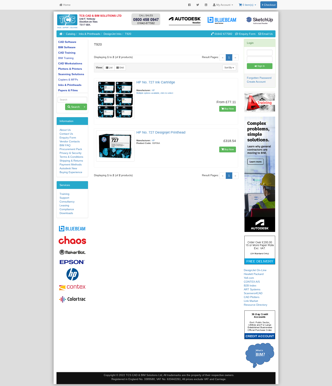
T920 (128, 33)
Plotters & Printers (70, 68)
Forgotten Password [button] (259, 77)
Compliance (67, 209)
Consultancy (67, 201)
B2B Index (250, 285)
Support (64, 197)
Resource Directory (255, 304)
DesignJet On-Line (255, 270)
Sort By (228, 67)
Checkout (269, 4)
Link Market (251, 300)
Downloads (66, 213)
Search (75, 106)
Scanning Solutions (71, 74)
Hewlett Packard (254, 274)
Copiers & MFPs (68, 79)
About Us (65, 129)
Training (64, 193)
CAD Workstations (70, 63)
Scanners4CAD (253, 293)
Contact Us (66, 133)
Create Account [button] (256, 81)
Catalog (70, 33)
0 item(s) (248, 4)
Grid (121, 67)
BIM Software (67, 47)
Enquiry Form (68, 137)
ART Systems (252, 289)
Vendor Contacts (70, 141)
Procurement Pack (71, 149)
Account (223, 4)
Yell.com (249, 277)
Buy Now (229, 108)
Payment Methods (71, 164)
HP (153, 90)
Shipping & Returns (71, 160)
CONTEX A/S (252, 281)
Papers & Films (68, 90)
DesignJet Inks (112, 33)
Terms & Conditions (71, 156)
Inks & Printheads (89, 33)
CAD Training (67, 52)
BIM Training (66, 58)
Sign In (261, 66)
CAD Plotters (251, 297)
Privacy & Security (70, 152)
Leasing (64, 205)
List (110, 67)
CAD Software (67, 41)
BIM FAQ (65, 145)
